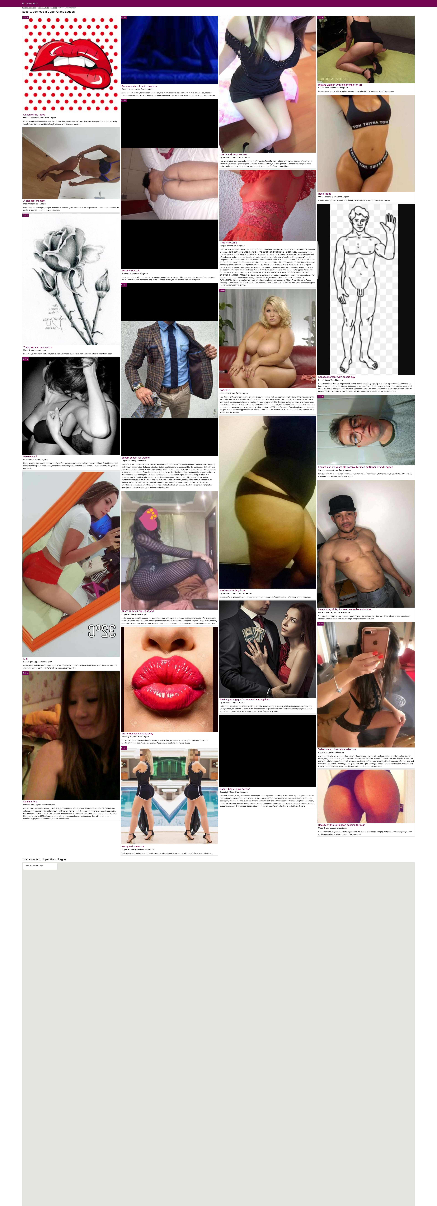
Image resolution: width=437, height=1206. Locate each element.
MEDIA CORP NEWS (30, 3)
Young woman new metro (37, 347)
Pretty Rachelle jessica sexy (137, 733)
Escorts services (29, 8)
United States (43, 8)
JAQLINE (225, 390)
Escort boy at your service (235, 789)
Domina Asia (30, 801)
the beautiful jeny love (232, 590)
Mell (25, 658)
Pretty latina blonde (133, 846)
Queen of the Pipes (34, 114)
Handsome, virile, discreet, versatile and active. (345, 609)
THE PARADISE (228, 242)
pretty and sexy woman (233, 154)
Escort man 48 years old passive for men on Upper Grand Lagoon (355, 467)
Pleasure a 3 (30, 456)
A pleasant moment (34, 200)
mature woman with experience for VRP (340, 84)
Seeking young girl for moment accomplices (245, 699)
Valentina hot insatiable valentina (337, 749)
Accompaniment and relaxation (139, 86)
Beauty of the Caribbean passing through (341, 824)
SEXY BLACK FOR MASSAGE (138, 611)
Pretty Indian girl (131, 270)
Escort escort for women (136, 457)
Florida (54, 8)
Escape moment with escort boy (336, 376)
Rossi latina (324, 193)
